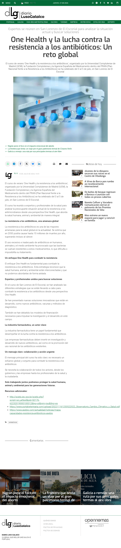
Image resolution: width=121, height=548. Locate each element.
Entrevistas (85, 22)
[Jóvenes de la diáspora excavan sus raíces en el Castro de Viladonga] (77, 173)
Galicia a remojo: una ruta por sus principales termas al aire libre (35, 151)
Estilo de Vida (99, 22)
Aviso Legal (48, 524)
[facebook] (7, 531)
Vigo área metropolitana (37, 22)
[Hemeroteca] (117, 3)
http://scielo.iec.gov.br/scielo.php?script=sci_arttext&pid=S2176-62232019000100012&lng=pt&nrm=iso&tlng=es (34, 400)
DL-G (16, 173)
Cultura (54, 22)
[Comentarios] (60, 164)
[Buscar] (15, 3)
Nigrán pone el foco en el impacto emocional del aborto (31, 146)
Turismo (63, 22)
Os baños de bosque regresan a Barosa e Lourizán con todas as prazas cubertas (100, 194)
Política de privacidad (52, 527)
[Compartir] (93, 3)
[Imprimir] (54, 164)
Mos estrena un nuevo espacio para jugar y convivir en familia (100, 218)
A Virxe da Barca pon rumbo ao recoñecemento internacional (99, 184)
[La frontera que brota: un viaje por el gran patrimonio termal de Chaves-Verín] (60, 487)
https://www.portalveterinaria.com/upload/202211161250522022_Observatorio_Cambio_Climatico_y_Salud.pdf (65, 406)
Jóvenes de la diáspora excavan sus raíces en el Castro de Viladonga (97, 173)
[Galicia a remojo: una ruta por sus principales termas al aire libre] (101, 487)
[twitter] (10, 531)
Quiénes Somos (49, 521)
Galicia (20, 22)
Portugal (10, 22)
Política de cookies (51, 531)
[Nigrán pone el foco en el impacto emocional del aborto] (20, 487)
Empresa (74, 22)
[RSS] (14, 531)
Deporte (111, 22)
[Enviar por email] (66, 164)
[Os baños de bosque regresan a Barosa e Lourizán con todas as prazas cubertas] (77, 194)
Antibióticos (13, 422)
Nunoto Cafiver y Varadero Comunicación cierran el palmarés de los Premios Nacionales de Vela (98, 206)
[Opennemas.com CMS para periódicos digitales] (97, 523)
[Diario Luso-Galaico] (24, 13)
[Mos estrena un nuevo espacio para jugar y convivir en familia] (77, 217)
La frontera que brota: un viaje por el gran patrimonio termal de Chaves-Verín (40, 149)
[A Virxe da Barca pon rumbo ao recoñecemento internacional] (77, 183)
